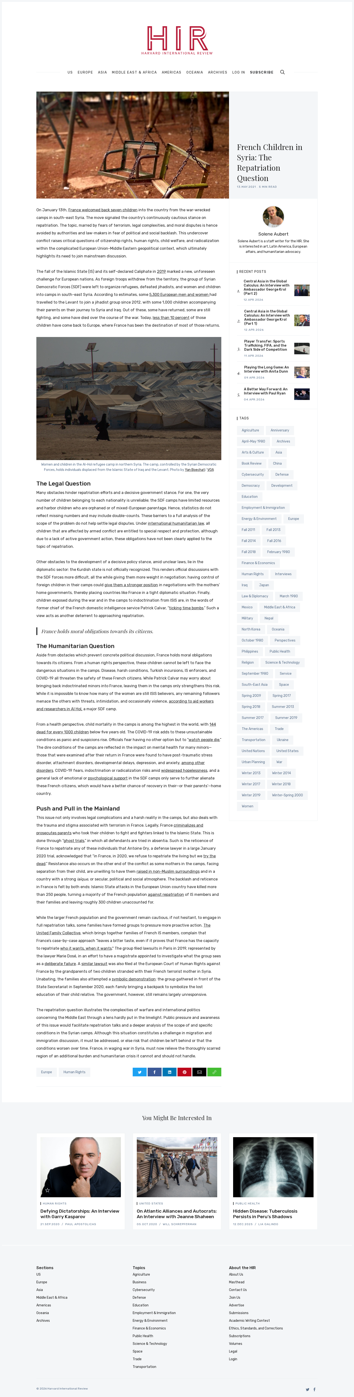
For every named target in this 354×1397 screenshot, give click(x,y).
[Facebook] (315, 1389)
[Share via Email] (199, 1072)
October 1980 (252, 640)
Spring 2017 (282, 696)
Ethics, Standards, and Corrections (256, 1328)
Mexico (247, 607)
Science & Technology (282, 663)
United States (287, 751)
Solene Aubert (273, 234)
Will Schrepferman (180, 1224)
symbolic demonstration (134, 979)
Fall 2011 (248, 530)
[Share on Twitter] (140, 1072)
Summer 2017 (253, 718)
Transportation (253, 740)
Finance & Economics (258, 563)
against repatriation (166, 894)
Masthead (236, 1282)
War (279, 762)
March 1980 (289, 596)
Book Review (252, 464)
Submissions (239, 1313)
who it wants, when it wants (86, 948)
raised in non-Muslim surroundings (168, 871)
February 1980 (278, 552)
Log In (238, 72)
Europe (85, 72)
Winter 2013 (251, 773)
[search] (282, 72)
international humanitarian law (176, 523)
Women (247, 806)
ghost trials (74, 840)
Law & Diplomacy (255, 596)
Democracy (251, 486)
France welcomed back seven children (103, 210)
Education (250, 497)
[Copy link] (214, 1072)
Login (233, 1359)
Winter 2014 (281, 773)
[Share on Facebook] (155, 1072)
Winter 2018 (281, 784)
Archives (218, 72)
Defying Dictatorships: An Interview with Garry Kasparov (79, 1213)
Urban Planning (253, 762)
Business (139, 1282)
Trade (279, 729)
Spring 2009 (251, 696)
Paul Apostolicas (80, 1224)
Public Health (280, 651)
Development (282, 486)
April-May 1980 (253, 441)
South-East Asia (255, 685)
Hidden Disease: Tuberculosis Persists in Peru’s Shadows (265, 1213)
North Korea (251, 629)
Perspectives (285, 640)
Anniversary (280, 430)
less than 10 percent (171, 317)
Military (247, 618)
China (277, 464)
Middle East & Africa (134, 72)
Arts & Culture (253, 452)
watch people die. (204, 739)
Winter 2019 (251, 795)
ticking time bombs (186, 608)
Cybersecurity (253, 475)
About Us (236, 1274)
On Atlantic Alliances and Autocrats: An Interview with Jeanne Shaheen (177, 1213)
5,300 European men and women (179, 294)
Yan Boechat (195, 470)
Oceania (194, 72)
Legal (233, 1351)
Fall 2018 (249, 552)
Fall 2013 (274, 530)
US (70, 72)
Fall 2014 (249, 541)
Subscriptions (239, 1336)
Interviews (283, 574)
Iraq (245, 585)
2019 (161, 271)
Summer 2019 (286, 718)
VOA (210, 470)
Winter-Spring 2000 (287, 795)
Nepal (269, 618)
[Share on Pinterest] (184, 1072)
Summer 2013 (283, 707)
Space (284, 685)
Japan (264, 585)
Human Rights (74, 1072)
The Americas (252, 729)
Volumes (235, 1344)
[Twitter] (308, 1389)
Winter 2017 (251, 784)
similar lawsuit (94, 963)
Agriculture (250, 430)
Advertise (236, 1305)
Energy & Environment (259, 519)
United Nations (253, 751)
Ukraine (282, 740)
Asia (102, 72)
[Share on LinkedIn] (170, 1072)
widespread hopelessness (184, 770)
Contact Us (238, 1290)
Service (286, 674)
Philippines (250, 651)
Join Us (234, 1298)
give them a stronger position (131, 585)
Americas (172, 72)
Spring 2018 (251, 707)
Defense (282, 475)
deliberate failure (60, 963)
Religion (248, 663)
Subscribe (262, 72)
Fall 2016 (274, 541)
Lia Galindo (268, 1224)
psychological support (108, 778)
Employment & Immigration (263, 508)
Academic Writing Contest (249, 1321)
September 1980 (255, 674)
